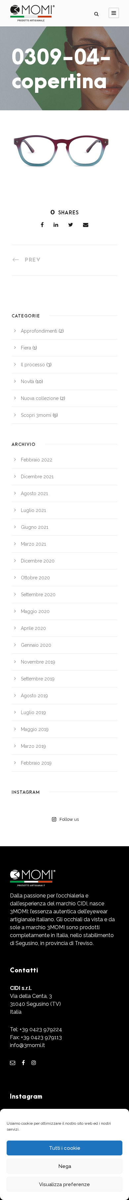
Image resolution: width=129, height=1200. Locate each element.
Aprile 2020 (33, 628)
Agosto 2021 (34, 493)
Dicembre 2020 (38, 561)
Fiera (26, 347)
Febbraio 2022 (36, 459)
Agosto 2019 (34, 695)
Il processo (33, 364)
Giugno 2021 (34, 527)
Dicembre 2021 (37, 476)
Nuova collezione (40, 398)
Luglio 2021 (33, 510)
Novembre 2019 (38, 662)
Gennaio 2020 (36, 645)
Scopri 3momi (36, 415)
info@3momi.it (27, 1045)
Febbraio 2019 (36, 763)
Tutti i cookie (64, 1148)
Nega (64, 1166)
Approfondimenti (39, 331)
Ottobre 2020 (35, 577)
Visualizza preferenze (64, 1184)
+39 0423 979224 (41, 1029)
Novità (27, 381)
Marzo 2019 (33, 746)
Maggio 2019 (35, 729)
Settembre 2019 (38, 678)
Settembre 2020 (38, 594)
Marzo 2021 (33, 544)
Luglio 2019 (33, 712)
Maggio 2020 (35, 611)
